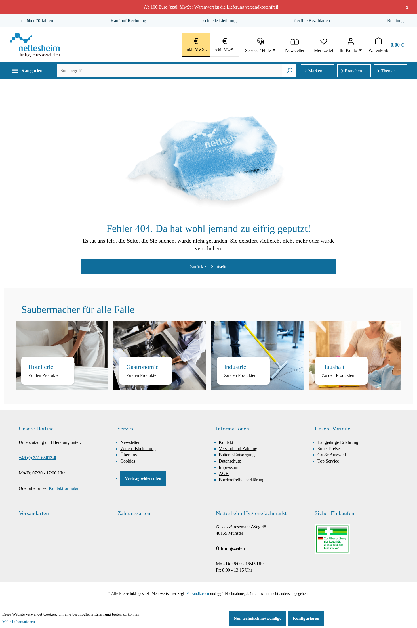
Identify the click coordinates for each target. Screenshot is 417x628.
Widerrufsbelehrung (138, 448)
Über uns (128, 454)
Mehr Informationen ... (20, 622)
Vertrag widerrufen (143, 478)
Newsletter (130, 442)
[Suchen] (289, 70)
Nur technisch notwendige (257, 618)
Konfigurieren (306, 618)
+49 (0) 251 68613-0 (37, 457)
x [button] (407, 7)
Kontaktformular (63, 488)
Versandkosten (197, 593)
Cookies (127, 461)
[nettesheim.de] (35, 45)
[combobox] (169, 70)
